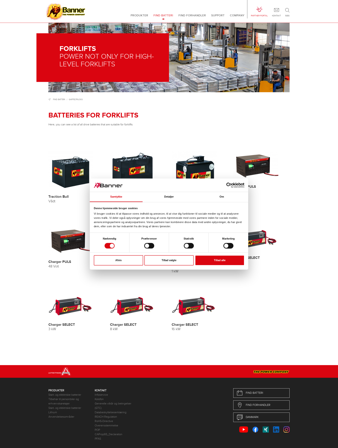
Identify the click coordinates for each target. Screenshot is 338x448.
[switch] (149, 245)
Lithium (52, 412)
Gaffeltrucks (76, 99)
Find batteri (59, 99)
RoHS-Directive (104, 421)
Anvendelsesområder (61, 416)
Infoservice (101, 395)
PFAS (98, 438)
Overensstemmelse (106, 425)
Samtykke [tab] (116, 196)
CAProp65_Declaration (108, 434)
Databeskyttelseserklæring (110, 412)
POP (97, 430)
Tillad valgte (169, 260)
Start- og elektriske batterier (64, 395)
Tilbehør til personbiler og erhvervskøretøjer (63, 401)
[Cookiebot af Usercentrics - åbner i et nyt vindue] (229, 185)
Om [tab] (222, 196)
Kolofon (99, 399)
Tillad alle (220, 260)
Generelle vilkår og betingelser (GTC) (113, 406)
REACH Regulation (106, 416)
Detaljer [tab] (169, 196)
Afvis (118, 260)
